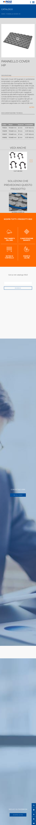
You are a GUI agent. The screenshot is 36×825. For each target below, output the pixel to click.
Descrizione (6, 75)
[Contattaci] (33, 823)
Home (3, 14)
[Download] (33, 818)
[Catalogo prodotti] (33, 814)
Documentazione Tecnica (11, 113)
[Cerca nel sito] (33, 805)
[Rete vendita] (33, 810)
